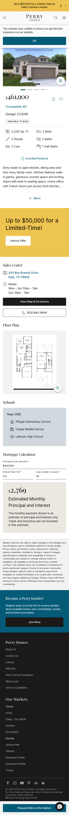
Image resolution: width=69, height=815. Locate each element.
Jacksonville (12, 744)
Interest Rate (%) (12, 472)
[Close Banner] (65, 6)
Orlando (10, 751)
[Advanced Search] (55, 17)
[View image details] (60, 80)
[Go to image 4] (43, 89)
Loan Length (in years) (48, 472)
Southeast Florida (15, 757)
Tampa (9, 770)
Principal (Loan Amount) (16, 461)
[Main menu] (4, 18)
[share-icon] (53, 99)
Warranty (11, 668)
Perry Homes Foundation (19, 675)
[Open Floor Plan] (34, 362)
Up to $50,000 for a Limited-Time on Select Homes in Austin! (34, 5)
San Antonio (12, 732)
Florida (10, 738)
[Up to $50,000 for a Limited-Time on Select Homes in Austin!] (60, 6)
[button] (59, 806)
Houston (10, 725)
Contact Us (12, 655)
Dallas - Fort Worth (16, 719)
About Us (11, 649)
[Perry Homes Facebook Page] (8, 783)
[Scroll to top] (59, 795)
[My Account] (64, 17)
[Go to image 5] (47, 89)
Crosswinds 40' (16, 106)
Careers (10, 662)
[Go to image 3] (36, 89)
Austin (9, 712)
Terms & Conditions (16, 687)
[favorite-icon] (61, 99)
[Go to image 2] (29, 89)
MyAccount (12, 681)
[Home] (34, 17)
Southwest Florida (16, 763)
